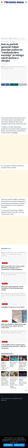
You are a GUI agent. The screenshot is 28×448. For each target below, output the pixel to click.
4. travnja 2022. (4, 64)
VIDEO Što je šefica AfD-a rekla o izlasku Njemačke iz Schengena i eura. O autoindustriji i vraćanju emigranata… (13, 267)
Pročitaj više (19, 445)
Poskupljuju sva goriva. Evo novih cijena (12, 307)
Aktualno (4, 263)
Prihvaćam (8, 445)
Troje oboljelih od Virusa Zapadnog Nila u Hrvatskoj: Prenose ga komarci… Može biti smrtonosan (13, 346)
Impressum (3, 400)
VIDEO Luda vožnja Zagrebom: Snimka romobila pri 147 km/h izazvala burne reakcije (12, 288)
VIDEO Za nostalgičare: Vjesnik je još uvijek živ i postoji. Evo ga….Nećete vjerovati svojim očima (13, 325)
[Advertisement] (14, 23)
